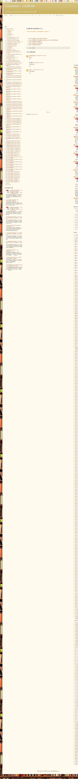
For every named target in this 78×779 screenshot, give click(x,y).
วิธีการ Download (59, 15)
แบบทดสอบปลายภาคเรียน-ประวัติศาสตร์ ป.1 (13, 78)
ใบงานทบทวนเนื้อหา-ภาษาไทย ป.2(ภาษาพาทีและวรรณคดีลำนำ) (14, 160)
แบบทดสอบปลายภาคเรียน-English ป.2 (13, 135)
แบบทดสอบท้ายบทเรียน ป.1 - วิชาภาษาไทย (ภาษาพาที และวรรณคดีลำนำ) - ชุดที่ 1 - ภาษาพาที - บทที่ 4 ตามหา (16, 209)
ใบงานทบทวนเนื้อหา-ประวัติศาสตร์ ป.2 (13, 149)
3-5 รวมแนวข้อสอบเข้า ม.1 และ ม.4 (12, 37)
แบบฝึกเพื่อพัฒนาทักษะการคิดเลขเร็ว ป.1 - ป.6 (14, 139)
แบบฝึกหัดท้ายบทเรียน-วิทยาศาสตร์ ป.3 (13, 143)
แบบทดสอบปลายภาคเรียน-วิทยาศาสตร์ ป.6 (14, 107)
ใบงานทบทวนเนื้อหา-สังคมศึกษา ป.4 (13, 181)
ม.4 (46, 15)
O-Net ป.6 (8, 183)
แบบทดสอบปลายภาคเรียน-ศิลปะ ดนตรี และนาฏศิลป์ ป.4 (14, 114)
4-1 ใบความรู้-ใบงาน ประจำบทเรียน (12, 40)
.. (75, 187)
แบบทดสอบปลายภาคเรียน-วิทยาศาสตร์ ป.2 (14, 102)
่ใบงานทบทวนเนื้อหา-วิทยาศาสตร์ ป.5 (13, 177)
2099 (76, 208)
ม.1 (36, 15)
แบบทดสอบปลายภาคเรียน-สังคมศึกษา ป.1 (14, 118)
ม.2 (39, 15)
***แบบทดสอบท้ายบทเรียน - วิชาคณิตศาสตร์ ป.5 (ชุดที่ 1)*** (12, 200)
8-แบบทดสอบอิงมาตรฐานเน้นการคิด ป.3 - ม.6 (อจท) (14, 52)
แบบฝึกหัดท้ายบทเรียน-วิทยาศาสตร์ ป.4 (13, 145)
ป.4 (25, 15)
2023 (76, 219)
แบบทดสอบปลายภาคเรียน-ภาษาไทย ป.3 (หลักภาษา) (13, 92)
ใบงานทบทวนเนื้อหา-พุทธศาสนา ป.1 (13, 152)
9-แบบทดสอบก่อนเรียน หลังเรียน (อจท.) (13, 61)
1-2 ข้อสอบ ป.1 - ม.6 (10, 30)
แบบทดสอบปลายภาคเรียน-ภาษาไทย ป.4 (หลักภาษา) (13, 94)
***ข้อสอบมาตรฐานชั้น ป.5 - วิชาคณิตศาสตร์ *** (12, 250)
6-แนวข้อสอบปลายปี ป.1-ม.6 (11, 46)
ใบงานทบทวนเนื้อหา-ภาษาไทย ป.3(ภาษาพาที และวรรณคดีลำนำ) (14, 162)
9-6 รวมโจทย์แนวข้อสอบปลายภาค (12, 60)
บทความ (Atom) (34, 114)
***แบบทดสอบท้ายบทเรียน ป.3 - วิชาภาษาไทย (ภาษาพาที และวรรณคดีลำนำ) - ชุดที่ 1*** (14, 217)
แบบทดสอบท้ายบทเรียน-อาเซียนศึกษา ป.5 (14, 67)
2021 (76, 222)
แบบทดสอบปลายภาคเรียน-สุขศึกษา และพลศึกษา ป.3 (13, 127)
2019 (76, 225)
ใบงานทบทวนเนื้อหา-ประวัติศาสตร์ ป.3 (13, 151)
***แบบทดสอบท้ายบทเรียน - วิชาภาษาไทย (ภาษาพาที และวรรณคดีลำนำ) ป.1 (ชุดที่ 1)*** (14, 233)
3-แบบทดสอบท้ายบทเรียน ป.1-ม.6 (12, 38)
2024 (76, 217)
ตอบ (30, 58)
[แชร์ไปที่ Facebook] (33, 48)
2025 (76, 215)
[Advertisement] (34, 21)
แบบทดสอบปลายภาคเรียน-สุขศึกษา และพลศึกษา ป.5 (13, 130)
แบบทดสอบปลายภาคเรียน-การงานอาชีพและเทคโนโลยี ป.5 (13, 69)
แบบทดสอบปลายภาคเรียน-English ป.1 (13, 134)
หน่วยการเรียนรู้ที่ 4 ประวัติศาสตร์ (35, 43)
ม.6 (53, 15)
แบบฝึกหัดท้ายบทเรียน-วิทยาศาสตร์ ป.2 (13, 142)
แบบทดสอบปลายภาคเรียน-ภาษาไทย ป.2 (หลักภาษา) (13, 89)
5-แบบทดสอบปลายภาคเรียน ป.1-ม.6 (13, 43)
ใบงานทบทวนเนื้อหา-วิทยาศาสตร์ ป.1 (13, 171)
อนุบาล (11, 15)
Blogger (57, 771)
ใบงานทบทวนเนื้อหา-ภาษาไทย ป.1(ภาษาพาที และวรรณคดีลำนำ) (14, 157)
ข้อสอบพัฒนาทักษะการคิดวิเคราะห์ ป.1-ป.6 (14, 63)
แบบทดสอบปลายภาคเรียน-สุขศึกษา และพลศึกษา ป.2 (13, 125)
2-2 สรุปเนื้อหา (8, 33)
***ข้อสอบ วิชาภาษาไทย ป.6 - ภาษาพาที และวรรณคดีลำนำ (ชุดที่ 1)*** (13, 258)
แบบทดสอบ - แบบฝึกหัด (20, 6)
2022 (76, 220)
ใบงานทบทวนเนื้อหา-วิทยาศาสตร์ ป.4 (13, 176)
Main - (76, 170)
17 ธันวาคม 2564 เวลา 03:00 (38, 69)
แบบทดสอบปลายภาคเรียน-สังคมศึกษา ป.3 (14, 121)
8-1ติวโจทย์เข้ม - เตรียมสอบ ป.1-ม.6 (12, 50)
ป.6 (32, 15)
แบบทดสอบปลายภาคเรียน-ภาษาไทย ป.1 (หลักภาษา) (13, 87)
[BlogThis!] (30, 48)
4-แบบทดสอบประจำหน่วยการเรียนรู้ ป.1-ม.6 (14, 41)
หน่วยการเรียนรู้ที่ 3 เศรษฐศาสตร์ (35, 41)
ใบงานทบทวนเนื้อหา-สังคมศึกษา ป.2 (13, 180)
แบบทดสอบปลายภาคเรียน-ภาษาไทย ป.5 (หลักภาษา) (13, 97)
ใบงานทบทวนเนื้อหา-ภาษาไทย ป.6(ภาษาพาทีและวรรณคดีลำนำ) (14, 170)
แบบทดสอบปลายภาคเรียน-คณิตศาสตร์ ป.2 (14, 75)
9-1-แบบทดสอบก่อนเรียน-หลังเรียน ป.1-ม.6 (14, 54)
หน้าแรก (6, 15)
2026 (76, 214)
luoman (49, 771)
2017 (76, 229)
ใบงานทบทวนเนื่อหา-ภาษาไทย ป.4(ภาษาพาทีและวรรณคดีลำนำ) (14, 165)
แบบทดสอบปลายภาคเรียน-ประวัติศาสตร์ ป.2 (13, 80)
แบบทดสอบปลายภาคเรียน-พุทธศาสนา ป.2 (14, 83)
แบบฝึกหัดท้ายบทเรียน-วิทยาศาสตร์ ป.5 (13, 146)
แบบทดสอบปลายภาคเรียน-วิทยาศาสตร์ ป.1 (14, 101)
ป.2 (19, 15)
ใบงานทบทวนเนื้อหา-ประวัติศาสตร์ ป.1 (13, 148)
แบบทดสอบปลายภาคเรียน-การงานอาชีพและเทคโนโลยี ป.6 (13, 74)
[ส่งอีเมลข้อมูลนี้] (29, 48)
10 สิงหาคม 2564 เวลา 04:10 (38, 62)
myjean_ (30, 69)
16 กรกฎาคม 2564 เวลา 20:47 (40, 55)
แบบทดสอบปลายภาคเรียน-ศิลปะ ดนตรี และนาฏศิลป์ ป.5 (14, 116)
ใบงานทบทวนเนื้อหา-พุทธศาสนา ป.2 (13, 154)
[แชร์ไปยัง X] (31, 48)
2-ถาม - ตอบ (8, 35)
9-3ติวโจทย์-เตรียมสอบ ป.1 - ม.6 (12, 57)
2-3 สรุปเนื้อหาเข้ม (9, 34)
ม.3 (43, 15)
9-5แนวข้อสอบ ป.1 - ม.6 (10, 58)
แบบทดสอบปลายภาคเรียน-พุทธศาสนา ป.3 (14, 85)
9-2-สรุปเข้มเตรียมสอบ (10, 55)
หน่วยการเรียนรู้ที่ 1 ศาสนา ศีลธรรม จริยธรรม (38, 38)
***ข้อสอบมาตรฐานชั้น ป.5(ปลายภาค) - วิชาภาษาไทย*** (13, 226)
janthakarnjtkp (32, 55)
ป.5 (29, 15)
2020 (76, 224)
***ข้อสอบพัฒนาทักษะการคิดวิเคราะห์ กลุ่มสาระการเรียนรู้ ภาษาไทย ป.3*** (14, 265)
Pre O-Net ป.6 (8, 184)
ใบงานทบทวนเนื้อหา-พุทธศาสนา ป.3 (13, 155)
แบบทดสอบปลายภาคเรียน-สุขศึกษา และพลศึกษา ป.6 (13, 132)
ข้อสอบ (76, 238)
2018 (76, 227)
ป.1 (15, 15)
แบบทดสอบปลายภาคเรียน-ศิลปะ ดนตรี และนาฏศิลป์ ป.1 (14, 109)
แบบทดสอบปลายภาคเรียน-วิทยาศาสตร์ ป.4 (14, 104)
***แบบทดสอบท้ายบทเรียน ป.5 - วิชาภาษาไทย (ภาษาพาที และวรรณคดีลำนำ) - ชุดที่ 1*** (14, 242)
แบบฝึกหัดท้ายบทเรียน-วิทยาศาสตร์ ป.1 (13, 140)
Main (76, 199)
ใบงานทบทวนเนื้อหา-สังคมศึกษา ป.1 (13, 178)
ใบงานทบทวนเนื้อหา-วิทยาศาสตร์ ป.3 (13, 174)
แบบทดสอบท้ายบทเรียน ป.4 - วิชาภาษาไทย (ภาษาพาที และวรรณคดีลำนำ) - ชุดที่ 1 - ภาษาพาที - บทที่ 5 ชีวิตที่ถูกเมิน (16, 192)
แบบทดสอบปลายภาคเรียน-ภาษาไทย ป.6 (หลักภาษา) (13, 99)
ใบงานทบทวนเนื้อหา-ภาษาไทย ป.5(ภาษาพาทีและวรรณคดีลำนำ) (14, 167)
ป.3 (22, 15)
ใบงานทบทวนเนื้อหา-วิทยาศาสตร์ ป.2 (13, 173)
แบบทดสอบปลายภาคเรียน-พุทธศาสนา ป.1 (14, 82)
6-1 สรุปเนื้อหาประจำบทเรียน (11, 44)
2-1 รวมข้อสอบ (9, 31)
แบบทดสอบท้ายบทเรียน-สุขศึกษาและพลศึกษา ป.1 (13, 65)
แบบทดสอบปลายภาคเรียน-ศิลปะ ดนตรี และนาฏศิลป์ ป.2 (14, 111)
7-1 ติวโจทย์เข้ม (9, 47)
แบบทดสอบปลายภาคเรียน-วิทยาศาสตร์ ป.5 (14, 105)
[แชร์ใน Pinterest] (34, 48)
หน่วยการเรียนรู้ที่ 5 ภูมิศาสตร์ (35, 44)
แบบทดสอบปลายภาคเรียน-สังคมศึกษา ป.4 (14, 122)
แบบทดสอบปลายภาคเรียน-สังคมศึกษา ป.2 (14, 119)
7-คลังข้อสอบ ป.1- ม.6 (10, 49)
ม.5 (50, 15)
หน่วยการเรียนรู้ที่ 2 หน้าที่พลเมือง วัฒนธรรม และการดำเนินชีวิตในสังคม (43, 40)
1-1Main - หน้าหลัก (9, 28)
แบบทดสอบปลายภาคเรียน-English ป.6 (13, 137)
